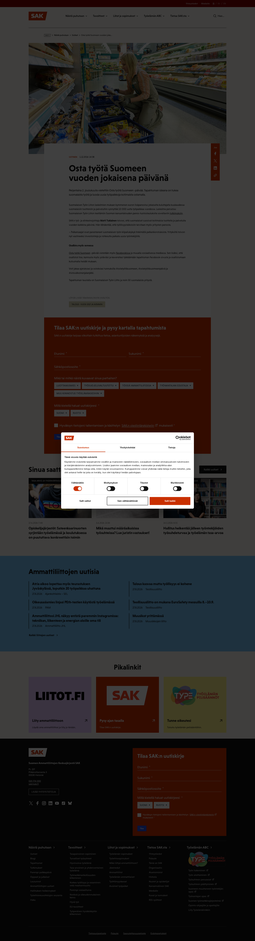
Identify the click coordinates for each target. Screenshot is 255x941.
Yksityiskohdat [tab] (127, 447)
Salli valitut (85, 501)
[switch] (111, 488)
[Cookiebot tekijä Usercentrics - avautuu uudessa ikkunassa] (178, 438)
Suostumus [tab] (83, 447)
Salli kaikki (170, 501)
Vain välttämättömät (127, 501)
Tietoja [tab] (171, 447)
